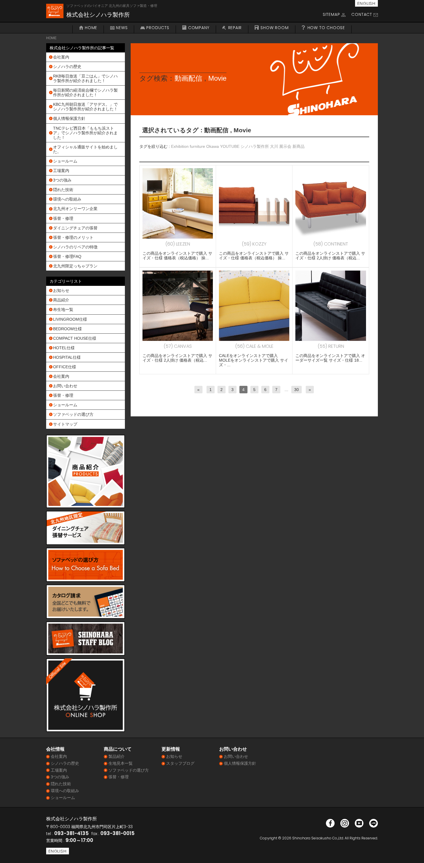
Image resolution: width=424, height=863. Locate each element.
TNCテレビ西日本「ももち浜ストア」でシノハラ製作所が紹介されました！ (85, 133)
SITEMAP (331, 14)
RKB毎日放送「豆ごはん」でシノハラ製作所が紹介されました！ (85, 78)
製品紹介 (116, 756)
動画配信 (188, 78)
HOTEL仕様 (64, 347)
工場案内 (61, 170)
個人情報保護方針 (69, 118)
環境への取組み (67, 199)
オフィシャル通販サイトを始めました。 (85, 149)
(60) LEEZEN (177, 244)
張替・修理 (63, 218)
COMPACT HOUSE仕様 (74, 338)
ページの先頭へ (412, 851)
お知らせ (61, 290)
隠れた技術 (63, 189)
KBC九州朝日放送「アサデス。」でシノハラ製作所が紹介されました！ (85, 106)
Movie (217, 78)
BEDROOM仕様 (67, 328)
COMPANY (198, 27)
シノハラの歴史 (67, 66)
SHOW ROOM (274, 27)
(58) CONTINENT (330, 244)
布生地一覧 (63, 309)
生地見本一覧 (120, 763)
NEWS (121, 27)
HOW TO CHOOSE (326, 27)
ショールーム (65, 161)
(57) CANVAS (178, 346)
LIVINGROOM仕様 (70, 319)
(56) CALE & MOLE (254, 346)
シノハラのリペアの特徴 (75, 247)
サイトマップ (65, 424)
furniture (197, 146)
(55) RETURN (331, 346)
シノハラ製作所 (255, 146)
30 (296, 389)
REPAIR (235, 27)
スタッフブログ (180, 763)
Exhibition (180, 146)
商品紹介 (61, 300)
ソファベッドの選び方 (73, 414)
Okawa (212, 146)
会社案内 (61, 57)
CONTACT (361, 14)
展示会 (285, 146)
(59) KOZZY (254, 244)
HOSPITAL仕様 (67, 357)
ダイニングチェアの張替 (75, 228)
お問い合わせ (65, 386)
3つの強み (62, 180)
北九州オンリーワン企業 (75, 208)
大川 (274, 146)
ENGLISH (366, 3)
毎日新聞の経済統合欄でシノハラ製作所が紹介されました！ (85, 92)
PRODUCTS (157, 27)
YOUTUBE (229, 146)
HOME (91, 27)
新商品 (298, 146)
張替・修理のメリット (73, 237)
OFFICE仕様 (64, 367)
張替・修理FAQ (67, 256)
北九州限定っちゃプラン (75, 266)
